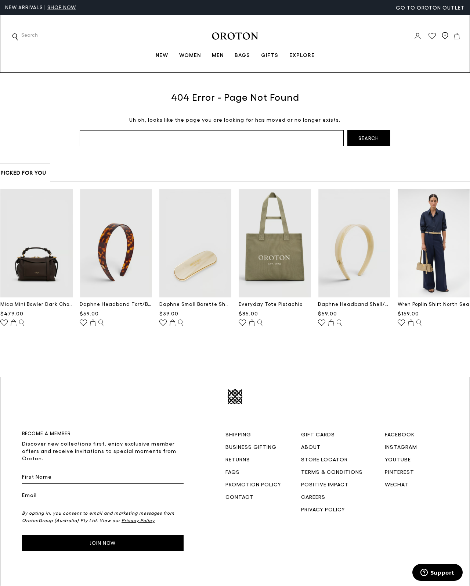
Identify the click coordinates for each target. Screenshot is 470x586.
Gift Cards (318, 434)
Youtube (398, 459)
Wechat (397, 484)
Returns (237, 459)
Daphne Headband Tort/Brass (116, 304)
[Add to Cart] (14, 323)
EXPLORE (302, 55)
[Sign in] (418, 36)
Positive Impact (325, 484)
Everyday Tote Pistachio (271, 304)
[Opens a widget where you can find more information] (437, 573)
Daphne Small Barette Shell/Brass (195, 304)
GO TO (430, 7)
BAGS (242, 55)
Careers (313, 497)
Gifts (269, 55)
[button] (15, 36)
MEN (218, 55)
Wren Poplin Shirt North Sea (434, 304)
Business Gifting (250, 447)
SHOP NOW (61, 7)
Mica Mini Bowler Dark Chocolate (36, 304)
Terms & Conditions (332, 472)
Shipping (238, 434)
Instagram (401, 447)
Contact (239, 497)
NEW (162, 55)
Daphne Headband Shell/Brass (354, 304)
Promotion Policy (253, 484)
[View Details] (21, 323)
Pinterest (399, 472)
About (311, 447)
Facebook (400, 434)
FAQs (232, 472)
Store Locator (324, 459)
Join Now (103, 543)
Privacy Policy (323, 509)
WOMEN (190, 55)
